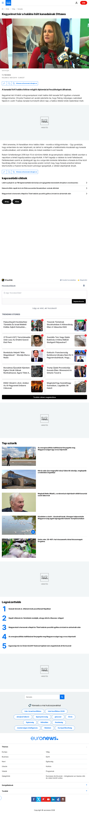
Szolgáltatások (7, 785)
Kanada (20, 9)
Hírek (7, 9)
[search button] (62, 697)
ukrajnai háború (23, 717)
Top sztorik (9, 443)
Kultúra (48, 766)
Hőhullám (44, 722)
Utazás (4, 766)
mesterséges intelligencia (27, 728)
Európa (4, 752)
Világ (13, 9)
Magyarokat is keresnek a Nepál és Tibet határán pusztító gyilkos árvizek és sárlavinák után (36, 194)
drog (7, 202)
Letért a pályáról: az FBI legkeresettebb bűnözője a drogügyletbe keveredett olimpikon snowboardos (40, 183)
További (5, 791)
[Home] (2, 9)
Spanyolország (42, 717)
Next (4, 761)
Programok (50, 771)
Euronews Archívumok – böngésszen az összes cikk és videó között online (65, 777)
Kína (17, 202)
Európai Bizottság (65, 728)
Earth (48, 757)
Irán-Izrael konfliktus (33, 711)
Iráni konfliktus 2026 (56, 711)
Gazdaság (59, 722)
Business (5, 757)
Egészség (30, 722)
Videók (4, 771)
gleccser (58, 717)
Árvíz (70, 717)
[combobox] (44, 697)
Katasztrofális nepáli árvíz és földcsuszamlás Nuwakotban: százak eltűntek (30, 188)
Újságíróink (6, 776)
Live (83, 3)
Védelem (47, 728)
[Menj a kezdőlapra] (8, 3)
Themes (5, 747)
